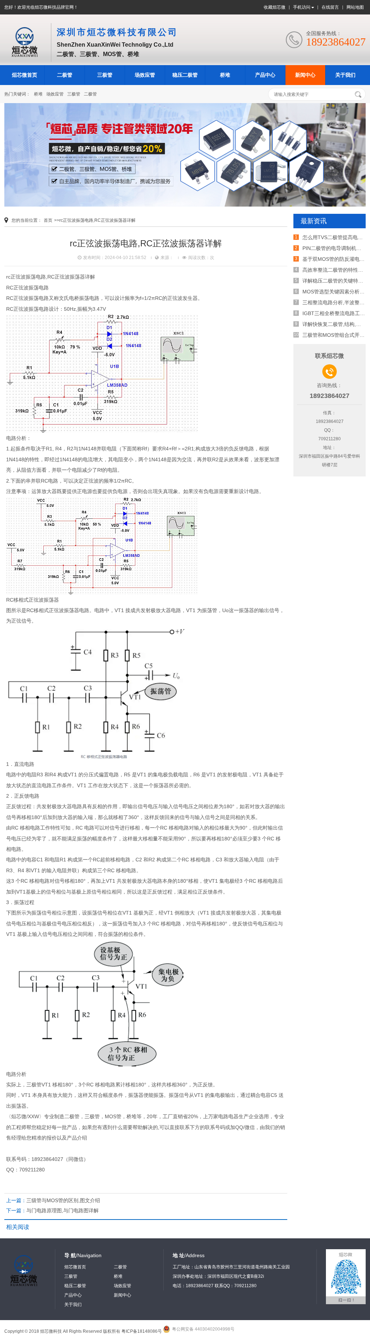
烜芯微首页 (24, 75)
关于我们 (345, 75)
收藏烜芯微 (274, 7)
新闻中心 (305, 75)
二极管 (64, 75)
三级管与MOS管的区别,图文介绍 (63, 1200)
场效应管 (145, 75)
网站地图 (355, 7)
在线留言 (330, 7)
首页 (48, 220)
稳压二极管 (185, 75)
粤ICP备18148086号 (141, 1331)
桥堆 (225, 75)
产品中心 (265, 75)
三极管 (104, 75)
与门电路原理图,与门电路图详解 (62, 1210)
